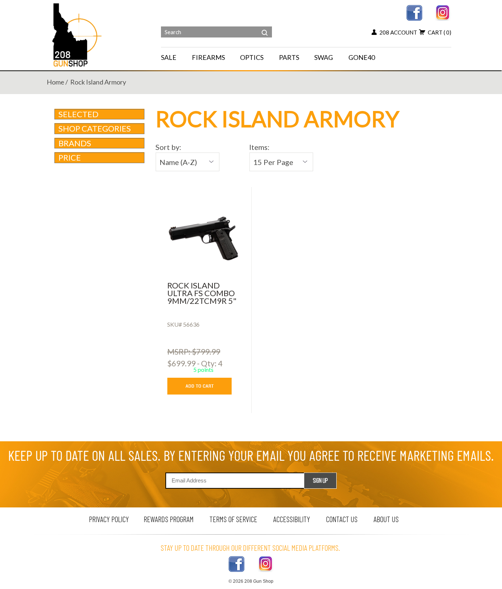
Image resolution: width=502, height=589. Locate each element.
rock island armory (98, 82)
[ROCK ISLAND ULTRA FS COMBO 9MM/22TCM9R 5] (203, 238)
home (55, 82)
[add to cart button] (205, 386)
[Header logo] (78, 34)
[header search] (264, 27)
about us (386, 519)
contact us (342, 519)
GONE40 (361, 57)
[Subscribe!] (320, 481)
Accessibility (291, 519)
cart (439, 32)
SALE (168, 57)
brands (74, 143)
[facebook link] (414, 11)
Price (69, 157)
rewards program (169, 519)
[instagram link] (443, 11)
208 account (398, 32)
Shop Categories (94, 128)
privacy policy (109, 519)
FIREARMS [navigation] (208, 57)
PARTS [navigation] (289, 57)
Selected (78, 114)
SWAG (323, 57)
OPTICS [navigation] (251, 57)
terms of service (233, 519)
